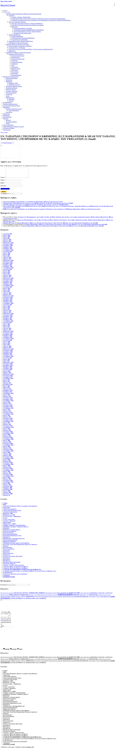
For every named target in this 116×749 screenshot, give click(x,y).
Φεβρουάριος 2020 (8, 349)
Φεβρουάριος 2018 (8, 374)
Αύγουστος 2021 (7, 322)
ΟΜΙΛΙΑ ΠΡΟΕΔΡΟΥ (44, 596)
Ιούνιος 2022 (6, 307)
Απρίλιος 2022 (7, 310)
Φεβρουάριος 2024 (8, 278)
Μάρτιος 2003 (7, 473)
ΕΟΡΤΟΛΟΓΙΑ (55, 594)
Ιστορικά (5, 546)
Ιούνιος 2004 (6, 465)
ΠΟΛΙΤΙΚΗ (76, 596)
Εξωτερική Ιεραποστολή (10, 534)
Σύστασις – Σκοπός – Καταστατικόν (13, 565)
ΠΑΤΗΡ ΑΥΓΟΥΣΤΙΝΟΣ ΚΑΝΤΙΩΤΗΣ (55, 596)
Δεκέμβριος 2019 (8, 352)
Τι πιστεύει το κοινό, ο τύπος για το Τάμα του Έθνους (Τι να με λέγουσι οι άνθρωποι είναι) (29, 571)
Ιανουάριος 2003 (8, 474)
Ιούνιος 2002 (6, 477)
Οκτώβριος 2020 (7, 337)
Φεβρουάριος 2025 (8, 260)
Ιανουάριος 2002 (8, 480)
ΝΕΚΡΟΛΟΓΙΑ (30, 596)
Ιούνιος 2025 (6, 254)
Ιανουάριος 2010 (8, 431)
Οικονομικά (6, 558)
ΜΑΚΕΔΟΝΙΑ (23, 596)
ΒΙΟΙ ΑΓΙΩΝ (59, 593)
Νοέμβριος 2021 (7, 318)
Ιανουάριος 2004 (8, 468)
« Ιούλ (2, 626)
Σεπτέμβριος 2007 (8, 445)
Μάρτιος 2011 (7, 424)
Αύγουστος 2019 (7, 358)
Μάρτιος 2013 (7, 411)
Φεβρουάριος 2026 (8, 242)
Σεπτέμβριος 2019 (8, 356)
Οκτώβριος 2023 (7, 284)
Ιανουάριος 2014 (8, 405)
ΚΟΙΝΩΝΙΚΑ (18, 596)
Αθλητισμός (6, 507)
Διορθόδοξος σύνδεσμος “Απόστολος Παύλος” (16, 527)
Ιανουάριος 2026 (8, 244)
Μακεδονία (6, 552)
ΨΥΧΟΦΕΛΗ (37, 598)
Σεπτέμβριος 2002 (8, 476)
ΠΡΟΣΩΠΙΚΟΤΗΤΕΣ (84, 596)
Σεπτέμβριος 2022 (8, 303)
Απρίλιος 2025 (7, 257)
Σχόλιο (3, 177)
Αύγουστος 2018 (7, 369)
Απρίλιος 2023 (7, 293)
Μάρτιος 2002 (7, 479)
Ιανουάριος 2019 (8, 364)
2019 (1, 593)
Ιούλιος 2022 (6, 306)
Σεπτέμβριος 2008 (8, 439)
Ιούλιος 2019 (6, 359)
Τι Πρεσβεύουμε (8, 572)
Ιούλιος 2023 (6, 288)
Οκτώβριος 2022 (7, 302)
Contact (5, 503)
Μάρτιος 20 (6, 495)
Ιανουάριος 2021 (8, 333)
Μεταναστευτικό (8, 553)
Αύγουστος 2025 (7, 251)
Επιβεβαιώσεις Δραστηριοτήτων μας (14, 538)
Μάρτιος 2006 (7, 455)
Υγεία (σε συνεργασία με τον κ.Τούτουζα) (15, 574)
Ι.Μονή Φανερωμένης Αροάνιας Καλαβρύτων (16, 543)
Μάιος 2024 (6, 273)
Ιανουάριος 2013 (8, 412)
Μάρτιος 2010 (7, 430)
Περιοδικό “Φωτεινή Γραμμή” (11, 562)
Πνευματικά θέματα (9, 563)
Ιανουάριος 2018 (8, 375)
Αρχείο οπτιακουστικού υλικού (12, 510)
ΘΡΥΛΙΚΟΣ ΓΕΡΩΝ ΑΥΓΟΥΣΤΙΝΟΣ (104, 594)
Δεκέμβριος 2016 (8, 384)
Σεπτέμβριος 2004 (8, 464)
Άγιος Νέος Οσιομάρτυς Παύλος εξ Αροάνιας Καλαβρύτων (20, 506)
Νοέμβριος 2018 (7, 366)
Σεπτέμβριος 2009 (8, 433)
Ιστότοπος (3, 186)
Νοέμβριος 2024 (7, 265)
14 (7, 619)
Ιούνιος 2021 (6, 325)
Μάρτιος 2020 (7, 347)
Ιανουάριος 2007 (8, 449)
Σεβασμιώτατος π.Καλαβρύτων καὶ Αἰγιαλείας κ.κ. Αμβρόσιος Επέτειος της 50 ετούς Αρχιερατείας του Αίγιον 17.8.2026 (38, 203)
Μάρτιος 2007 (7, 448)
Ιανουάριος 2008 (8, 443)
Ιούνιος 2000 (6, 491)
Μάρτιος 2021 (7, 330)
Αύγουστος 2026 (7, 234)
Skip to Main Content (6, 1)
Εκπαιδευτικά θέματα (9, 531)
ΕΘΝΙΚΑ (6, 594)
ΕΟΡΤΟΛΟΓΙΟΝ (65, 594)
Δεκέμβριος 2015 (8, 390)
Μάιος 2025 (6, 256)
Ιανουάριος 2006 (8, 457)
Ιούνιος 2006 (6, 452)
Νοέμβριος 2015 (7, 392)
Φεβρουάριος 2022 (8, 313)
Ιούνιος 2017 (6, 380)
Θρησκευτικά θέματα (9, 541)
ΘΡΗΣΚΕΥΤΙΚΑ (93, 595)
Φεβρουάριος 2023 (8, 296)
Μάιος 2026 (6, 238)
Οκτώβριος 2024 (7, 266)
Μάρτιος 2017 (7, 383)
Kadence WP (30, 747)
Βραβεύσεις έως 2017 (9, 515)
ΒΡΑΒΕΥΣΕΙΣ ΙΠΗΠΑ (74, 593)
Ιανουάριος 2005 (8, 462)
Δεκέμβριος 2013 (8, 406)
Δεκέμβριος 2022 (8, 299)
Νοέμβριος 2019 (7, 353)
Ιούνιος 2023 (6, 290)
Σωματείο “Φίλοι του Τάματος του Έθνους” (15, 566)
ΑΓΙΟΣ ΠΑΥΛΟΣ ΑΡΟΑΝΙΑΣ (20, 593)
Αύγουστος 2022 (7, 304)
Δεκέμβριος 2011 (8, 420)
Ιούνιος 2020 (6, 343)
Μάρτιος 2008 (7, 442)
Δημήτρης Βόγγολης (8, 223)
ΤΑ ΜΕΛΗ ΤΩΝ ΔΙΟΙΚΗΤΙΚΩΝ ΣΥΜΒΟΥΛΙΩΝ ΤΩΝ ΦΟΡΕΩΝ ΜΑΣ (22, 569)
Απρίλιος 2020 (7, 346)
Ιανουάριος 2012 (8, 418)
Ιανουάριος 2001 (8, 486)
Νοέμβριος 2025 (7, 247)
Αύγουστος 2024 (7, 269)
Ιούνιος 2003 (6, 471)
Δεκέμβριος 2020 (8, 334)
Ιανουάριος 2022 (8, 315)
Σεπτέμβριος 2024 (8, 268)
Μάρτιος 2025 (7, 259)
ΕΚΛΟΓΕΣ (31, 594)
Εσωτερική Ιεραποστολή (10, 540)
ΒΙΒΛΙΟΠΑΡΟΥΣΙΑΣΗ (49, 593)
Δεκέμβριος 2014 (8, 399)
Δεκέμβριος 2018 (8, 365)
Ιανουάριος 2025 (8, 262)
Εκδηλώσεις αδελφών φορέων (11, 529)
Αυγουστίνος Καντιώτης (10, 512)
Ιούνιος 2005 (6, 460)
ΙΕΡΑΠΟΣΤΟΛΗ (4, 596)
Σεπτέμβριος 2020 (8, 338)
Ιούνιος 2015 (6, 395)
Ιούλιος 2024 (6, 271)
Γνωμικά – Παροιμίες (9, 521)
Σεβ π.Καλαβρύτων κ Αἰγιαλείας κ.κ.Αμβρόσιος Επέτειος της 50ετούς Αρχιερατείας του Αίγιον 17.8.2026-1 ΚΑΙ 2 (35, 204)
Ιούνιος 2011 (6, 423)
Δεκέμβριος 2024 (8, 263)
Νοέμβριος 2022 (7, 300)
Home (4, 504)
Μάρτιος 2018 (7, 372)
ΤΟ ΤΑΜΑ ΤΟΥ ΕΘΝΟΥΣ (17, 598)
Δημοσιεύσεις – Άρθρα (9, 524)
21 (7, 621)
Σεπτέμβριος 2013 (8, 408)
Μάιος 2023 (6, 291)
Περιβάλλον (6, 560)
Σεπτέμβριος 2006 (8, 451)
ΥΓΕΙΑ (24, 598)
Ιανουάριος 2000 (8, 493)
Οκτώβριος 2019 (7, 355)
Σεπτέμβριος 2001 (8, 482)
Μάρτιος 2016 (7, 389)
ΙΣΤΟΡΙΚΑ (13, 596)
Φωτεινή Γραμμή (8, 5)
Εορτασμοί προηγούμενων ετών (12, 535)
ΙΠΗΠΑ (9, 596)
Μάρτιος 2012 (7, 417)
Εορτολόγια (6, 537)
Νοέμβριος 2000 (7, 488)
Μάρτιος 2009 (7, 436)
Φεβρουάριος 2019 (8, 362)
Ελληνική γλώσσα (8, 532)
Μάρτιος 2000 (7, 492)
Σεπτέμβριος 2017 (8, 378)
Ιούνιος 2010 (6, 429)
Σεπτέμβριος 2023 (8, 285)
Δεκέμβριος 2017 (8, 377)
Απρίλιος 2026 (7, 239)
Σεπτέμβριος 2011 (8, 421)
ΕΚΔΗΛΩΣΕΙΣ (24, 595)
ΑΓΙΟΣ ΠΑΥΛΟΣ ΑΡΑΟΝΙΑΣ (7, 593)
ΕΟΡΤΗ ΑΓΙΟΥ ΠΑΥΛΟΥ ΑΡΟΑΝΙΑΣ (44, 594)
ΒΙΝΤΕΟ (55, 593)
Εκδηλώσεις (6, 528)
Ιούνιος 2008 (6, 440)
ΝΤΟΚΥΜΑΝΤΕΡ (37, 596)
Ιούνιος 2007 (6, 446)
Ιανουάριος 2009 (8, 437)
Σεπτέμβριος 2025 (8, 250)
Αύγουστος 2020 (7, 340)
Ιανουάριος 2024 (8, 279)
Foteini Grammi (7, 143)
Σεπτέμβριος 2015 (8, 393)
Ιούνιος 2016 (6, 386)
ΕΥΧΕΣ (87, 594)
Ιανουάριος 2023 (8, 297)
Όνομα (3, 180)
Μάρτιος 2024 (7, 276)
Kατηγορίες (4, 585)
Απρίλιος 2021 (7, 328)
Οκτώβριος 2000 (7, 489)
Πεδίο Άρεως (6, 559)
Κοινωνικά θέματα (8, 549)
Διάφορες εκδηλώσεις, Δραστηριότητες (14, 525)
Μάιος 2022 (6, 309)
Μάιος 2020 (6, 344)
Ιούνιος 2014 (6, 402)
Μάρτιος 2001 (7, 485)
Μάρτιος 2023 (7, 294)
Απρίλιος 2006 (7, 454)
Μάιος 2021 (6, 327)
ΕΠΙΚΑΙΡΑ (76, 595)
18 (2, 621)
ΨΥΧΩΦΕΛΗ (43, 598)
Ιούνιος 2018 (6, 371)
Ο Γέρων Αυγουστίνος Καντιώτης (12, 556)
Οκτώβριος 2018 (7, 368)
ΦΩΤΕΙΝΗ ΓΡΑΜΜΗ (9, 577)
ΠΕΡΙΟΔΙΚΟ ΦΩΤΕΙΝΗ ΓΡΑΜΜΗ (68, 596)
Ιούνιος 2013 (6, 409)
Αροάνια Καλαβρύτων (10, 509)
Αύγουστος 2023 (7, 287)
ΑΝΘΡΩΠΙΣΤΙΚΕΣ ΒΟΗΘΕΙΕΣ (37, 593)
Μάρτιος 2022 (7, 312)
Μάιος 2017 (6, 381)
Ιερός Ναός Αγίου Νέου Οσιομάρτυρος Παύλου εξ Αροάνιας (20, 544)
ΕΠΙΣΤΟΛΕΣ (83, 595)
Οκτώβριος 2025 (7, 248)
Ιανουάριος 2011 (8, 426)
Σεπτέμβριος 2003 (8, 470)
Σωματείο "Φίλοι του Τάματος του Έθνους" (15, 568)
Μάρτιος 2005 (7, 461)
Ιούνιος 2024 (6, 272)
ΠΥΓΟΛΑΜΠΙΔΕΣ (92, 596)
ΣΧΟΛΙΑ (97, 596)
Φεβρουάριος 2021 (8, 331)
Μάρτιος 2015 (7, 396)
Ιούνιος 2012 (6, 415)
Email (3, 183)
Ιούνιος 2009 (6, 434)
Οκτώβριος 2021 (7, 319)
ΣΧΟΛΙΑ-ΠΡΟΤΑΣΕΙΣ (105, 596)
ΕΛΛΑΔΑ (35, 594)
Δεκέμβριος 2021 (8, 316)
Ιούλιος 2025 (6, 253)
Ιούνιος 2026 (6, 237)
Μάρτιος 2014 (7, 403)
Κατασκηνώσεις (7, 547)
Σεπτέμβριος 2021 (8, 321)
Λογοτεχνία (6, 550)
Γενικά (5, 518)
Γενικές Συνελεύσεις (9, 519)
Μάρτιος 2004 (7, 467)
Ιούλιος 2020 (6, 341)
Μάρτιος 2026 (7, 241)
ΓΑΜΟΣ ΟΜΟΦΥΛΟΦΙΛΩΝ (85, 593)
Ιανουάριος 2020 (8, 350)
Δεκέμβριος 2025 (8, 245)
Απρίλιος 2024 (7, 275)
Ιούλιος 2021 (6, 324)
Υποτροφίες (6, 575)
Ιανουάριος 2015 (8, 397)
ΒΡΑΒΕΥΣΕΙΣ (66, 593)
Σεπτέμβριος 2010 (8, 427)
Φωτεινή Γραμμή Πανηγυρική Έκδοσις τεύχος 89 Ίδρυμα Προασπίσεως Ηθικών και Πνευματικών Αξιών (33, 202)
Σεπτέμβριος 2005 (8, 458)
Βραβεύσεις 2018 (8, 513)
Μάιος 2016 (6, 387)
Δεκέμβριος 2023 (8, 281)
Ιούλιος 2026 (6, 235)
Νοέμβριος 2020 (7, 335)
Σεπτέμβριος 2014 (8, 400)
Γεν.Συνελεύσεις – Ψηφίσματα (12, 516)
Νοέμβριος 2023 (7, 282)
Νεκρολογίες (6, 555)
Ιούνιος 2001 (6, 483)
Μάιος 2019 (6, 361)
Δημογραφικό (7, 522)
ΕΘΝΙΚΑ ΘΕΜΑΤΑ (14, 595)
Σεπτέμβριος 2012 (8, 414)
